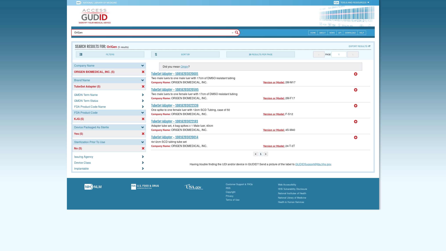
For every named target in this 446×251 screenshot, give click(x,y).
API (339, 32)
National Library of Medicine (100, 2)
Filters (110, 54)
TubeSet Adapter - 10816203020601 (174, 74)
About (322, 32)
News (332, 32)
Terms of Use (232, 199)
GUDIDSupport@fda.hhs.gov (313, 164)
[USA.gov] (197, 188)
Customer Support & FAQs (239, 184)
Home (313, 32)
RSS (228, 188)
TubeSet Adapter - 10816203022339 (174, 106)
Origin (184, 66)
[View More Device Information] (355, 74)
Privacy (229, 195)
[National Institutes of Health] (79, 2)
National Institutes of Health (292, 193)
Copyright (230, 191)
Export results (358, 46)
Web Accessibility (287, 184)
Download (350, 32)
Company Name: (161, 82)
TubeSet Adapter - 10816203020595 (175, 90)
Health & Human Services (291, 202)
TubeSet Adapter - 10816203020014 (174, 137)
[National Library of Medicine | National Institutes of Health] (93, 188)
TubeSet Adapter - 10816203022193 (174, 121)
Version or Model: (274, 82)
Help (361, 32)
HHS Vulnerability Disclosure (292, 189)
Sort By (185, 54)
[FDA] (337, 2)
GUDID (94, 16)
